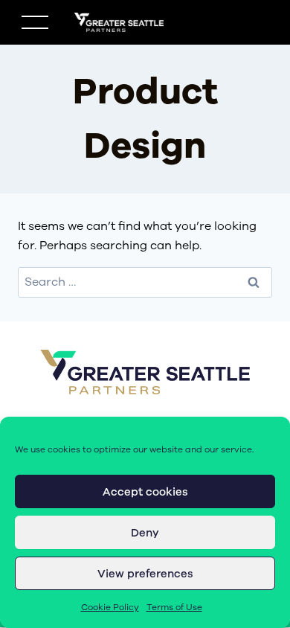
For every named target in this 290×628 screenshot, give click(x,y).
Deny (145, 532)
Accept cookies (145, 491)
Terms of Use (174, 607)
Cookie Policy (110, 607)
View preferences (145, 573)
